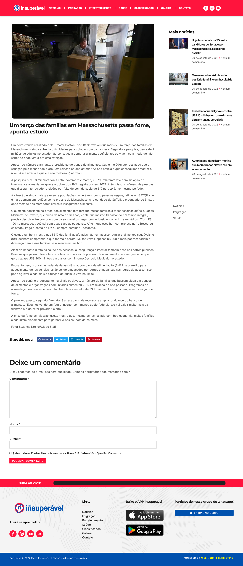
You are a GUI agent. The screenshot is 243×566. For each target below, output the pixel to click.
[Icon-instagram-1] (212, 8)
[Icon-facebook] (205, 8)
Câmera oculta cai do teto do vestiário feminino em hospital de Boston (212, 79)
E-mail (15, 439)
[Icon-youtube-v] (218, 8)
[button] (45, 339)
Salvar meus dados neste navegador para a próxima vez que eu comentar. (68, 453)
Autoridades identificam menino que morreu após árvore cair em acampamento (212, 165)
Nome (14, 424)
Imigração (75, 8)
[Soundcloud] (39, 533)
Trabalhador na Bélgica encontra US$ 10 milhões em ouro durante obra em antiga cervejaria (212, 115)
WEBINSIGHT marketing (217, 558)
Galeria (166, 8)
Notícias (55, 8)
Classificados (144, 8)
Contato (185, 8)
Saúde (123, 8)
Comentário (19, 378)
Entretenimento (100, 8)
